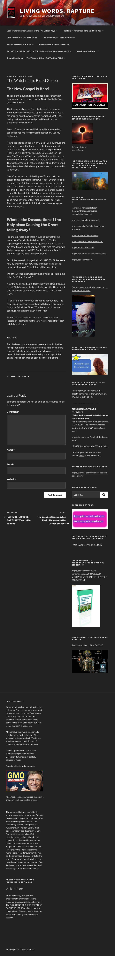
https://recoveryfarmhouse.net (85, 220)
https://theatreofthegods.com (85, 235)
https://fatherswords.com (83, 247)
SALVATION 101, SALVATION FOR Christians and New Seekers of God (39, 51)
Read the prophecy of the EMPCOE (87, 645)
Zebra (81, 455)
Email (10, 464)
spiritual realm (20, 376)
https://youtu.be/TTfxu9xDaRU (94, 446)
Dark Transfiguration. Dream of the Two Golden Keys (31, 31)
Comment (13, 411)
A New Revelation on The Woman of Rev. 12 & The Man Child (35, 58)
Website (11, 479)
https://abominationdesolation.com (87, 241)
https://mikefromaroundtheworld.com (89, 253)
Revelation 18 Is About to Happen (54, 44)
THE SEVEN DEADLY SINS (19, 44)
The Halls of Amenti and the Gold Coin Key (81, 31)
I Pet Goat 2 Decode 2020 (87, 544)
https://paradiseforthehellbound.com (88, 226)
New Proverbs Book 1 (86, 51)
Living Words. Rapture (57, 11)
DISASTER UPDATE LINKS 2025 (22, 37)
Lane (29, 77)
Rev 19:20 (12, 337)
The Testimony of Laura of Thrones (58, 37)
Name (11, 450)
